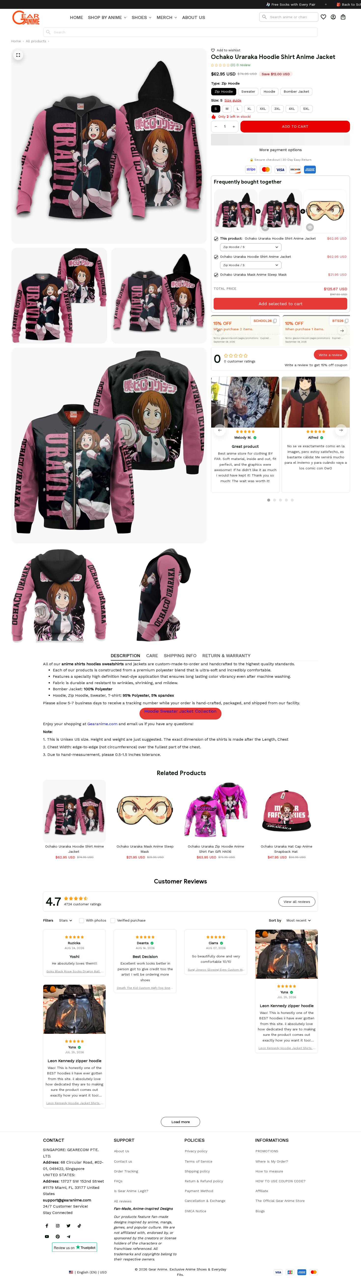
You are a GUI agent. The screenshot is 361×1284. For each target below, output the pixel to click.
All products (36, 41)
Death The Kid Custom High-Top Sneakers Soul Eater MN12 (145, 988)
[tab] (268, 500)
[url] (67, 1200)
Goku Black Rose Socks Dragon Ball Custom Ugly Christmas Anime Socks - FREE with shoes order (74, 972)
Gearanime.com (102, 723)
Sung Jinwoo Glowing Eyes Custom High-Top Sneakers (216, 970)
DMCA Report (54, 1272)
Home (16, 41)
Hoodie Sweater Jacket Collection (180, 711)
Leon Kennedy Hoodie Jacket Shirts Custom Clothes (287, 1048)
